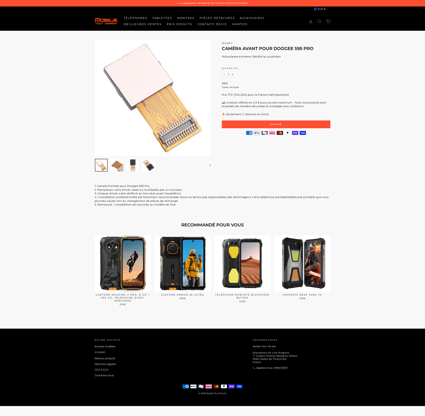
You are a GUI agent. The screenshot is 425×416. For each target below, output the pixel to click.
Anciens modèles (105, 346)
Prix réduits (179, 24)
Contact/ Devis (212, 24)
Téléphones (135, 18)
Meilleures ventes (143, 24)
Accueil (226, 43)
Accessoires (252, 18)
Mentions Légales (105, 364)
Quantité (230, 68)
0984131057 (281, 367)
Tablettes (162, 18)
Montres (186, 18)
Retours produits (105, 358)
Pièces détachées (217, 18)
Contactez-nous (104, 375)
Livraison (100, 352)
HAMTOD (240, 24)
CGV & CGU (102, 369)
